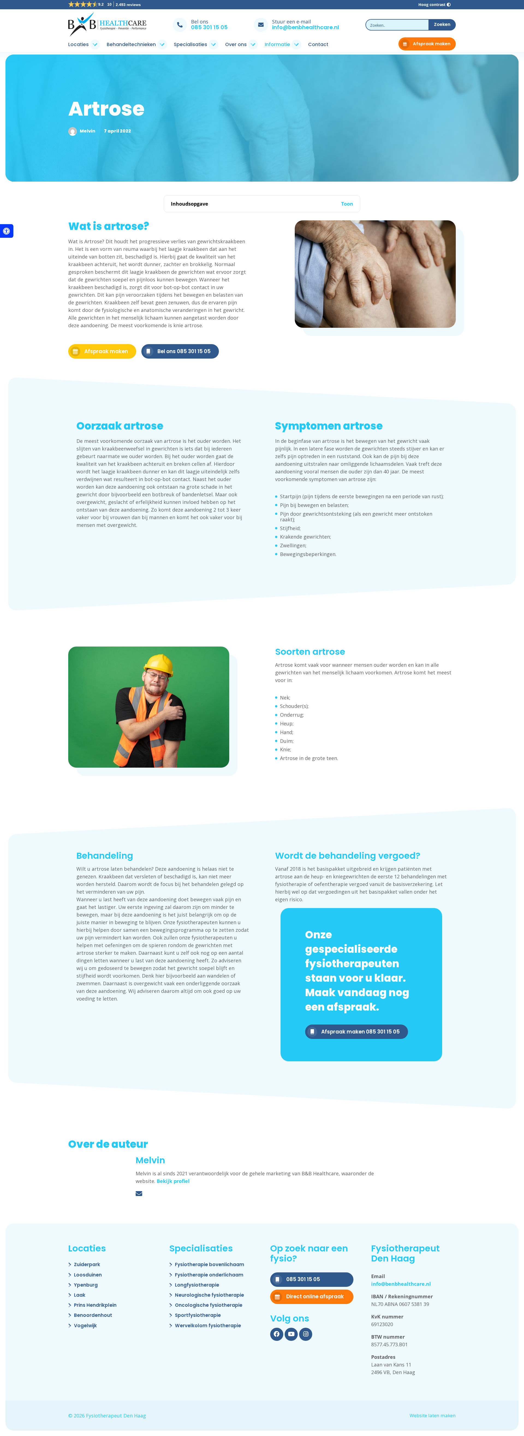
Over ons (236, 44)
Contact (318, 44)
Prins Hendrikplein (95, 1305)
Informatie (277, 44)
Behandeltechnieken (131, 44)
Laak (79, 1295)
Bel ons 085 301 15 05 (184, 351)
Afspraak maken (431, 44)
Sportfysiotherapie (198, 1315)
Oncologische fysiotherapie (208, 1305)
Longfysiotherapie (197, 1285)
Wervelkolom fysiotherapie (208, 1326)
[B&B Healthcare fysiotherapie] (107, 25)
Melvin (87, 131)
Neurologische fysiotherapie (209, 1295)
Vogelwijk (85, 1326)
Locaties (78, 44)
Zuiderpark (87, 1265)
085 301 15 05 (209, 27)
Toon (347, 204)
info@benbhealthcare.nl (305, 27)
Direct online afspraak (315, 1296)
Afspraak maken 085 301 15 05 (360, 1031)
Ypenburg (86, 1285)
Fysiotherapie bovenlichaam (209, 1265)
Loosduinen (88, 1275)
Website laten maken (433, 1416)
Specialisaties (190, 44)
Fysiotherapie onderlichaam (209, 1275)
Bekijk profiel (173, 1181)
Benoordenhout (93, 1315)
